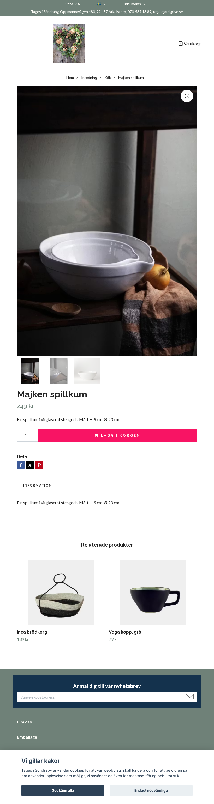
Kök (107, 77)
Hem (70, 77)
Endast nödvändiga (151, 790)
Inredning (89, 77)
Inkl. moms (133, 4)
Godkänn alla (63, 790)
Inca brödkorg (32, 632)
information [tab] (37, 485)
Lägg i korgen (120, 435)
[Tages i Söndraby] (99, 44)
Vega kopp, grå (125, 632)
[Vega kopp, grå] (153, 592)
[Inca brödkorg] (61, 592)
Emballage (27, 736)
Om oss (24, 721)
